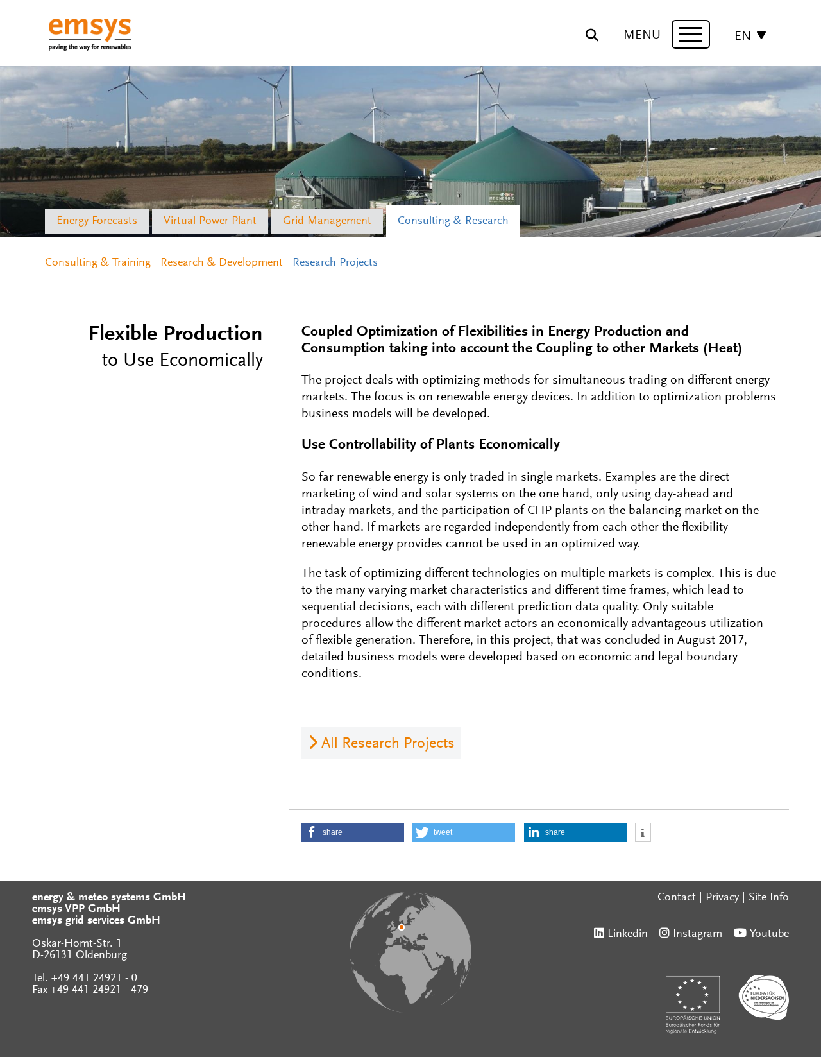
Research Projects (335, 263)
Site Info (769, 898)
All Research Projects (388, 744)
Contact (676, 898)
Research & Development (221, 263)
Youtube (769, 934)
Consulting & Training (98, 263)
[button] (352, 832)
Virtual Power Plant (210, 221)
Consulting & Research (453, 221)
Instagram (697, 934)
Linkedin (627, 934)
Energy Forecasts (96, 221)
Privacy (722, 898)
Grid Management (327, 221)
